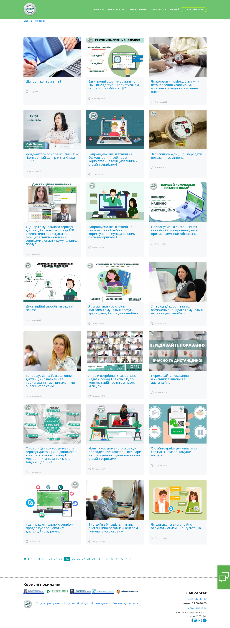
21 (50, 559)
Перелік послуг (115, 9)
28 (88, 559)
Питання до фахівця (125, 603)
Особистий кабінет (193, 9)
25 (73, 559)
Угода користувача (48, 603)
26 (78, 559)
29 (93, 559)
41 (117, 559)
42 (122, 559)
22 (55, 559)
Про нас (97, 9)
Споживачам (157, 9)
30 (98, 559)
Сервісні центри (137, 9)
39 (107, 559)
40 (112, 559)
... (46, 559)
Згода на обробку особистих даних (86, 603)
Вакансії (174, 9)
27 (83, 559)
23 (60, 559)
